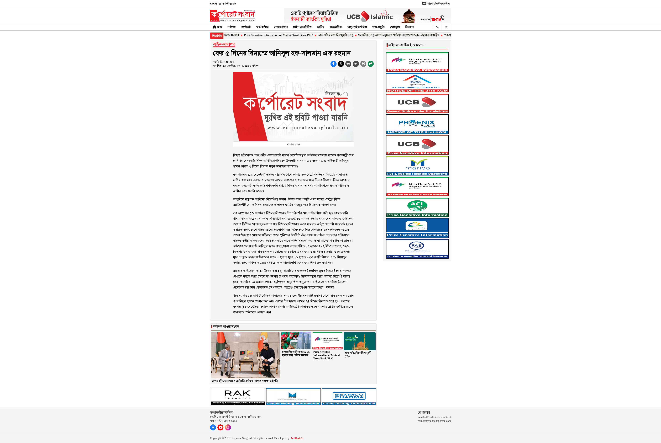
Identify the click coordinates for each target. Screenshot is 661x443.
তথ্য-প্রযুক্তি (378, 27)
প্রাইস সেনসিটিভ (302, 27)
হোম (219, 27)
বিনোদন (409, 27)
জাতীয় (320, 27)
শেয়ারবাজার (281, 27)
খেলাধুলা (395, 27)
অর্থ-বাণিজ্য (262, 27)
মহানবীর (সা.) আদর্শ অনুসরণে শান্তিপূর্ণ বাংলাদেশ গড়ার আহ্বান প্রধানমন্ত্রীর (373, 35)
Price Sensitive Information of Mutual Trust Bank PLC (253, 35)
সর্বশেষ (231, 27)
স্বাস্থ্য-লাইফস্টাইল (357, 27)
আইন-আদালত (224, 44)
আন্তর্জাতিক (336, 27)
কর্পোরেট (246, 27)
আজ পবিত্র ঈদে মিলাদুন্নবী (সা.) (310, 35)
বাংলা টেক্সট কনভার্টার (438, 3)
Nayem (297, 438)
